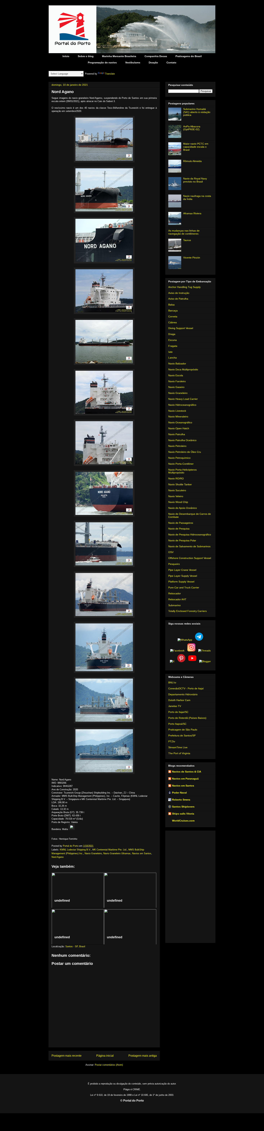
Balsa (171, 304)
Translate (110, 73)
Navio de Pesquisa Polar (182, 540)
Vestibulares (132, 62)
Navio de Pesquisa (178, 528)
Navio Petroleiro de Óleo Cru (184, 451)
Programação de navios (102, 62)
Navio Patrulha (176, 434)
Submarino (174, 605)
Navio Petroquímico (179, 457)
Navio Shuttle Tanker (180, 484)
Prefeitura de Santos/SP (182, 735)
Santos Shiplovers (183, 806)
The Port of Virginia (179, 753)
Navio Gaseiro (176, 387)
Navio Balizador (177, 363)
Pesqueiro (174, 564)
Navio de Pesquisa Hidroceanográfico (189, 534)
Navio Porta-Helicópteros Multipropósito (182, 471)
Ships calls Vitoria (183, 813)
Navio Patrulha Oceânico (182, 440)
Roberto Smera (181, 799)
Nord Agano (58, 857)
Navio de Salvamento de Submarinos (189, 546)
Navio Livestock (177, 410)
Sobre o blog (86, 56)
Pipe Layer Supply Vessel (182, 575)
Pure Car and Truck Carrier (183, 587)
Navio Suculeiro (177, 490)
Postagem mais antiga (142, 1055)
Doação (153, 62)
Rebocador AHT (177, 599)
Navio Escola (175, 375)
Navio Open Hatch (178, 428)
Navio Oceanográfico (180, 422)
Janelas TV (174, 706)
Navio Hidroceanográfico (182, 404)
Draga (171, 334)
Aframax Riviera (192, 213)
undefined (62, 900)
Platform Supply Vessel (181, 581)
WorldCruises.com (183, 820)
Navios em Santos (141, 853)
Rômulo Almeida (192, 161)
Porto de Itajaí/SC (178, 712)
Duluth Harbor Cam (179, 700)
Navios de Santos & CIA (186, 771)
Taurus (187, 240)
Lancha (172, 357)
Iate (170, 351)
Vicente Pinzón (191, 257)
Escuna (172, 340)
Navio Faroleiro (177, 381)
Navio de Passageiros (180, 522)
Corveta (172, 316)
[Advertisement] (190, 886)
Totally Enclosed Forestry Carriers (187, 611)
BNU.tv (172, 682)
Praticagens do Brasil (188, 56)
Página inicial (105, 1055)
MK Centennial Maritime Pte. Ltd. (109, 849)
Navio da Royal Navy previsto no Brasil (195, 180)
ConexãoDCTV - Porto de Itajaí (186, 688)
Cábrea (172, 322)
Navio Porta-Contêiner (181, 463)
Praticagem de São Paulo (182, 729)
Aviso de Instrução (178, 293)
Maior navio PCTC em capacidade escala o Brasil (195, 146)
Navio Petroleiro (177, 446)
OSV (170, 552)
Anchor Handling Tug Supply (184, 287)
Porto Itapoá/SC (177, 723)
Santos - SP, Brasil (75, 946)
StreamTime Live (177, 747)
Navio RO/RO (176, 478)
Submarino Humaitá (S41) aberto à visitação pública (196, 112)
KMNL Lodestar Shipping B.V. (75, 849)
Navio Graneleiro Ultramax (117, 853)
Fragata (172, 345)
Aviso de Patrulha (178, 298)
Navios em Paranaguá (185, 778)
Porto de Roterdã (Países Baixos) (187, 717)
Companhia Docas (156, 56)
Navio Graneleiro (93, 853)
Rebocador (174, 593)
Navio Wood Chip (178, 502)
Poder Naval (179, 792)
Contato (171, 62)
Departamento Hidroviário (183, 694)
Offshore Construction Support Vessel (189, 558)
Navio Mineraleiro (178, 416)
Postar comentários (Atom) (109, 1064)
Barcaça (173, 310)
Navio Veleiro (175, 496)
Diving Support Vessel (180, 328)
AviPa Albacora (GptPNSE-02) (191, 128)
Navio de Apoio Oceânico (182, 507)
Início (65, 56)
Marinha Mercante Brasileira (119, 56)
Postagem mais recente (67, 1055)
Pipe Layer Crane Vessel (182, 569)
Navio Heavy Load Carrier (183, 398)
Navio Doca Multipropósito (183, 369)
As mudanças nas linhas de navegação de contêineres (184, 232)
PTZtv (171, 741)
